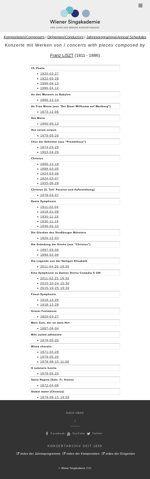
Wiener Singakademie (73, 468)
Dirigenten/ (65, 37)
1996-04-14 (49, 88)
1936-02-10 (49, 226)
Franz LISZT (62, 55)
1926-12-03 (49, 238)
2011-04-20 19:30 (54, 266)
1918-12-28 (49, 299)
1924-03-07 (49, 178)
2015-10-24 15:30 (55, 283)
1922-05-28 (49, 78)
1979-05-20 (49, 135)
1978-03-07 (49, 195)
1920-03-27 (49, 73)
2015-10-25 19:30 (55, 288)
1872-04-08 (49, 385)
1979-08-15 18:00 (55, 397)
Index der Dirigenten (120, 453)
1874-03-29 (49, 147)
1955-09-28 (49, 183)
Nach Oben (75, 413)
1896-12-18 (49, 164)
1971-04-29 (49, 352)
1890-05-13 (49, 123)
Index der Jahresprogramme (40, 453)
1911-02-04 (49, 207)
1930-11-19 (49, 221)
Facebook (57, 433)
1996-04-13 (49, 83)
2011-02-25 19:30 (54, 278)
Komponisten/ (24, 37)
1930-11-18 (49, 216)
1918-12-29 (49, 304)
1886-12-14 (49, 100)
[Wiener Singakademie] (75, 15)
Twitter (96, 433)
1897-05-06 (49, 249)
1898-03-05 (49, 168)
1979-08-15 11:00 (54, 361)
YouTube (78, 433)
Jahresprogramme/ (116, 37)
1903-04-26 (49, 152)
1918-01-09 (49, 211)
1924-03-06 (49, 173)
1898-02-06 (49, 254)
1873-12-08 (49, 111)
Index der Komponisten (83, 453)
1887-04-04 (49, 328)
